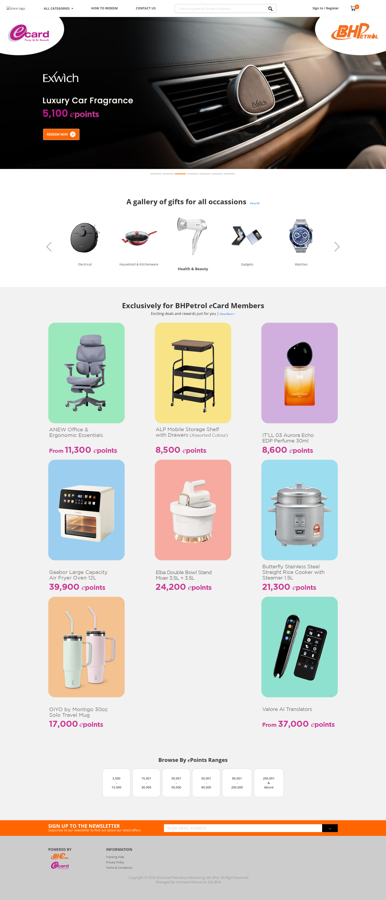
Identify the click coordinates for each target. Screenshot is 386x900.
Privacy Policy (115, 862)
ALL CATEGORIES (57, 8)
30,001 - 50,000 (176, 782)
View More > (227, 314)
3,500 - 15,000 (116, 782)
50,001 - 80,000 (206, 782)
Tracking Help (115, 857)
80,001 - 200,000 (237, 782)
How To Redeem (104, 8)
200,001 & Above (269, 782)
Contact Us (146, 8)
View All (255, 203)
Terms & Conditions (119, 868)
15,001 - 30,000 (146, 782)
